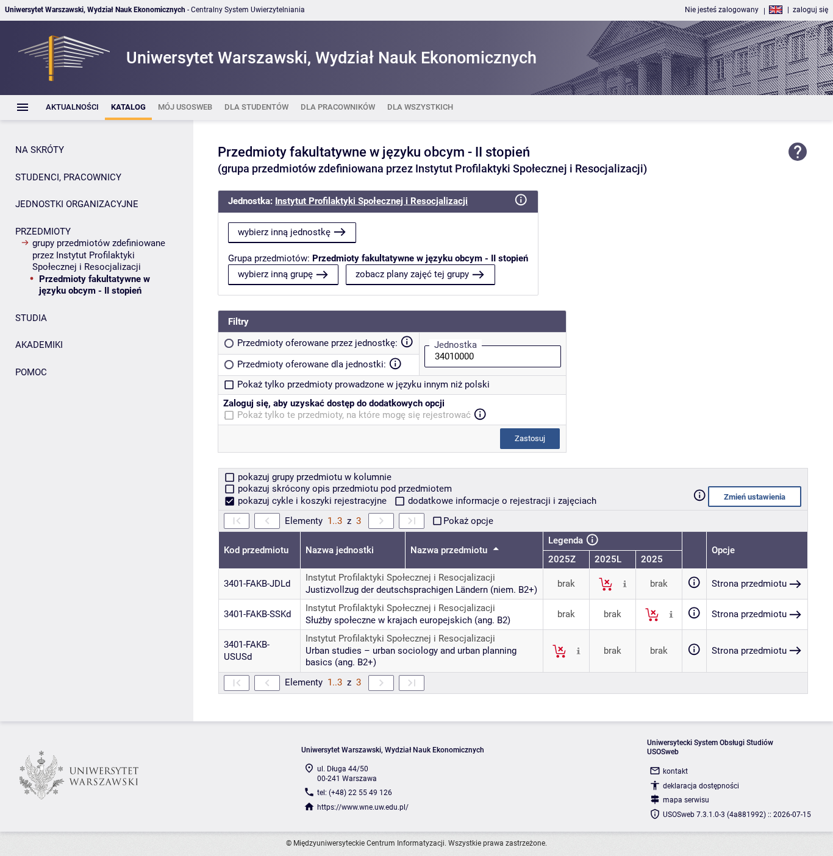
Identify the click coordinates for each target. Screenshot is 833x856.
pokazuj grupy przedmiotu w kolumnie (313, 477)
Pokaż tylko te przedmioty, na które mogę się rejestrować (354, 414)
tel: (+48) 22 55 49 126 (354, 792)
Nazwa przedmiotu (450, 550)
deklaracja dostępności (701, 786)
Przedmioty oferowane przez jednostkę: (317, 343)
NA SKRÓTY (39, 149)
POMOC (31, 372)
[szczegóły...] (625, 583)
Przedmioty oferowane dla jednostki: (311, 364)
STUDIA (31, 318)
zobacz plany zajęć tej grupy (412, 274)
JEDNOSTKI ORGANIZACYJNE (76, 204)
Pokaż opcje (468, 520)
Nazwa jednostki (340, 550)
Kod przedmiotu (256, 550)
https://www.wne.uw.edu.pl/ (363, 807)
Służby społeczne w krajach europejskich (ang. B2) (408, 620)
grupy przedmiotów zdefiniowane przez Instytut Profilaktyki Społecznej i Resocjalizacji (98, 255)
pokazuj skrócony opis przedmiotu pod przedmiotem (343, 488)
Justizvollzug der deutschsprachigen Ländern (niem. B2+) (421, 589)
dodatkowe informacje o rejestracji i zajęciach (501, 500)
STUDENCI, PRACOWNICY (68, 177)
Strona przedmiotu (749, 583)
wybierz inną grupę (275, 274)
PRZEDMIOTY (43, 231)
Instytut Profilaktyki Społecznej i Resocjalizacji (371, 201)
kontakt (675, 771)
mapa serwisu (686, 800)
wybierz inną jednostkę (284, 232)
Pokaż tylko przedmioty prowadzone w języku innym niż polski (363, 384)
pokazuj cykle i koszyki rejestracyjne (312, 500)
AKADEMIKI (39, 344)
